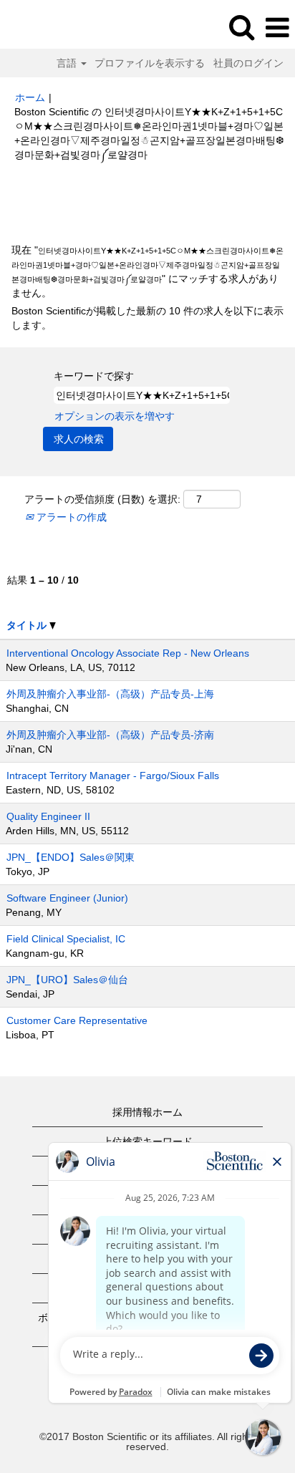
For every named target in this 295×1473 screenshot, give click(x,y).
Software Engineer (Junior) (67, 898)
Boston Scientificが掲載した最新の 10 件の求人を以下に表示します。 (147, 318)
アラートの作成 (70, 517)
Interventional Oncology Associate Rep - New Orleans (127, 653)
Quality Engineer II (48, 816)
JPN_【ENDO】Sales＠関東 (70, 857)
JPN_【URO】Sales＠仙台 (67, 979)
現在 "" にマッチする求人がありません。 (147, 271)
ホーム (30, 97)
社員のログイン (248, 63)
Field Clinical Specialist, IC (65, 939)
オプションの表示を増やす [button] (114, 416)
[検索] (241, 27)
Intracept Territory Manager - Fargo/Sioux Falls (112, 775)
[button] (277, 27)
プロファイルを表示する (150, 63)
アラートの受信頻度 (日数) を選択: (102, 499)
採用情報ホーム (147, 1112)
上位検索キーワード (147, 1141)
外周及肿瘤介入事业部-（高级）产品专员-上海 (110, 694)
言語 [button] (68, 63)
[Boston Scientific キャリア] (51, 27)
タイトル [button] (27, 625)
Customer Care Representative (77, 1020)
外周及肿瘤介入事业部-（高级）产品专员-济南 (110, 734)
